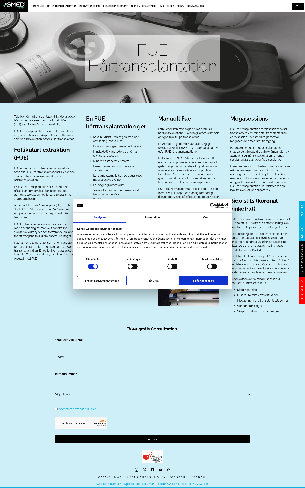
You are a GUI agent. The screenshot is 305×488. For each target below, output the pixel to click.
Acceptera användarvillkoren (77, 409)
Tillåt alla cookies (203, 280)
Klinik (170, 6)
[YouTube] (161, 470)
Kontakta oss (195, 6)
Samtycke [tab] (100, 217)
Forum (181, 6)
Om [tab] (205, 217)
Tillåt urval (152, 280)
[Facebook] (153, 470)
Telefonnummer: (66, 374)
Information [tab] (152, 217)
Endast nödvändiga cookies (102, 280)
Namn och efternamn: (69, 340)
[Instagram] (137, 470)
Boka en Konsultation (144, 6)
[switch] (133, 266)
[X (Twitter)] (145, 470)
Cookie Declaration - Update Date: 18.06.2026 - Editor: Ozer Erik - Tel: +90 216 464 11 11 (152, 484)
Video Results (302, 290)
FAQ (162, 6)
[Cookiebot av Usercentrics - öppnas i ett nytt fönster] (212, 205)
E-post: (59, 357)
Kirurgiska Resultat (115, 6)
